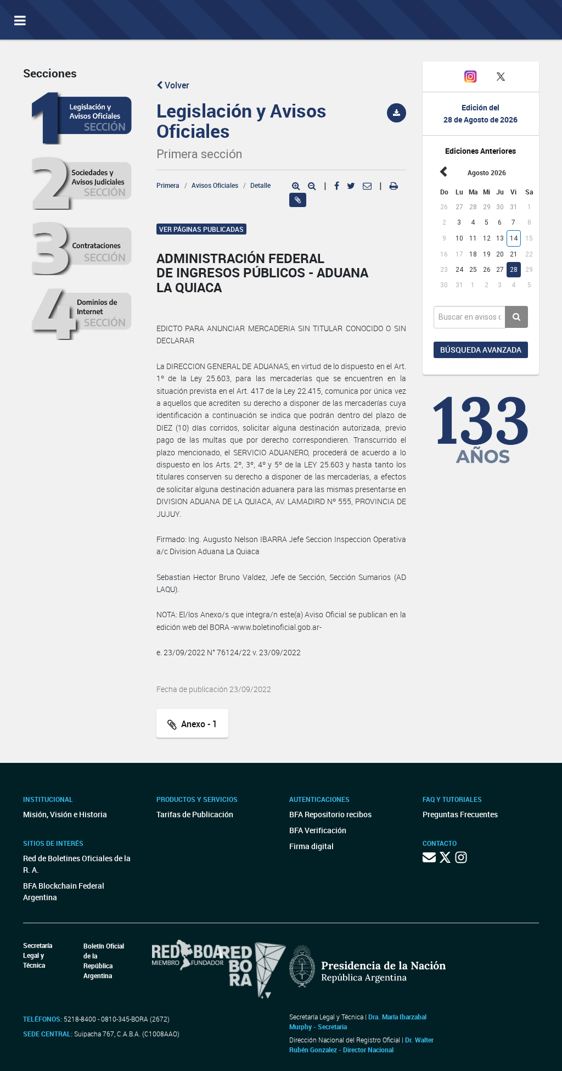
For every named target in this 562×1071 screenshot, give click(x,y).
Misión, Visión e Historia (65, 814)
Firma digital (311, 846)
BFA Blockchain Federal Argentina (63, 891)
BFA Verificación (317, 830)
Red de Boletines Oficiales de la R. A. (77, 864)
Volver (175, 85)
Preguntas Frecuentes (460, 814)
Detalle (260, 185)
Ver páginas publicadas (201, 229)
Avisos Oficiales (215, 185)
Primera (167, 185)
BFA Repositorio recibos (330, 814)
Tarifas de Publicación (194, 814)
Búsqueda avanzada (480, 349)
